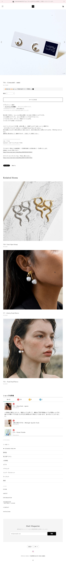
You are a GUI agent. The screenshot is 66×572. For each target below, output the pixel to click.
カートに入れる (33, 99)
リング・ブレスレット (9, 472)
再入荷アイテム (7, 456)
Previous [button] (1, 42)
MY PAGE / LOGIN (9, 503)
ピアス (5, 464)
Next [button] (64, 42)
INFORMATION (7, 497)
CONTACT (6, 507)
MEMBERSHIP (7, 502)
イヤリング (6, 468)
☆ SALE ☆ (6, 444)
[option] (33, 42)
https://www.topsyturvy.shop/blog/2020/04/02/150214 (17, 152)
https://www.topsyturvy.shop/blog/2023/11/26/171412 (17, 157)
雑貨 (4, 480)
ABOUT (5, 493)
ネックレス (6, 476)
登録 (52, 533)
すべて (8, 399)
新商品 (5, 452)
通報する (14, 165)
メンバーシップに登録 (10, 106)
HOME (5, 489)
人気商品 (5, 460)
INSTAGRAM (6, 511)
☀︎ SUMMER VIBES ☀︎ (9, 448)
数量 (4, 93)
